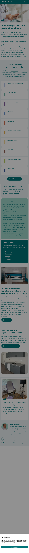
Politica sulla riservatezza (22, 536)
